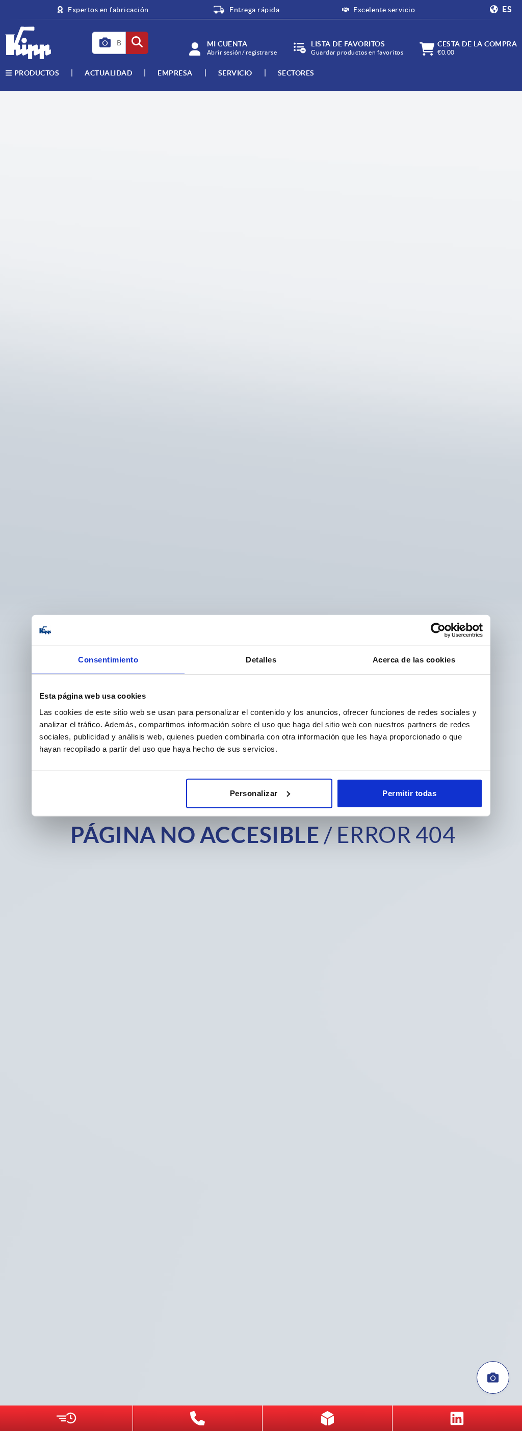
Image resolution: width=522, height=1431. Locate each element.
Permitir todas (409, 792)
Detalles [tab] (261, 659)
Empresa (175, 72)
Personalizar (254, 792)
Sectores (296, 72)
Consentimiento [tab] (108, 659)
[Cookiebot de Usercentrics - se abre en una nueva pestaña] (438, 630)
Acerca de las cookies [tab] (414, 659)
